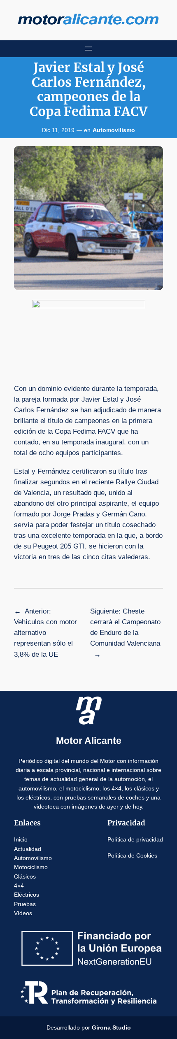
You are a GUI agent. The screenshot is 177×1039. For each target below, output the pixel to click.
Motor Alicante (88, 740)
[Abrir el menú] (88, 48)
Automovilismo (114, 130)
